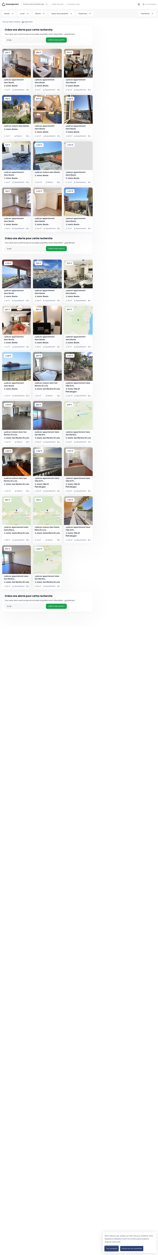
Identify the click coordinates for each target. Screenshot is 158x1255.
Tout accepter (111, 1248)
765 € (7, 99)
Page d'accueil (57, 4)
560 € (69, 309)
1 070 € (70, 191)
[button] (5, 63)
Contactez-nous (73, 4)
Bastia (7, 13)
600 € (38, 99)
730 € (7, 145)
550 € (7, 309)
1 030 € (8, 263)
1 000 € (70, 145)
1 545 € (8, 356)
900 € (38, 356)
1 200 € (39, 145)
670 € (69, 52)
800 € (7, 549)
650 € (38, 309)
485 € (38, 52)
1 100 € (39, 191)
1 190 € (39, 451)
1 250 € (70, 99)
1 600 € (8, 405)
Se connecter (150, 4)
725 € (7, 191)
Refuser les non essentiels (131, 1248)
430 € (7, 52)
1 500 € (39, 549)
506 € (69, 405)
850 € (38, 405)
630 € (38, 263)
